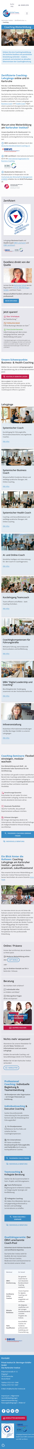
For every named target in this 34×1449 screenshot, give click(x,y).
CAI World (13, 960)
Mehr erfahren (11, 301)
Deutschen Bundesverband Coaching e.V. (15, 146)
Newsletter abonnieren (14, 1418)
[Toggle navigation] (27, 13)
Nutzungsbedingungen (9, 1403)
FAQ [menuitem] (12, 6)
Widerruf (22, 1403)
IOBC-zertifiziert (9, 245)
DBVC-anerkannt (20, 243)
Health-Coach (20, 104)
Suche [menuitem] (12, 4)
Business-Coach (6, 104)
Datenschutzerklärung (9, 1400)
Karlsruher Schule (20, 285)
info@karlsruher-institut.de (15, 1389)
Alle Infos (6, 441)
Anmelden (25, 5)
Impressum (5, 1396)
